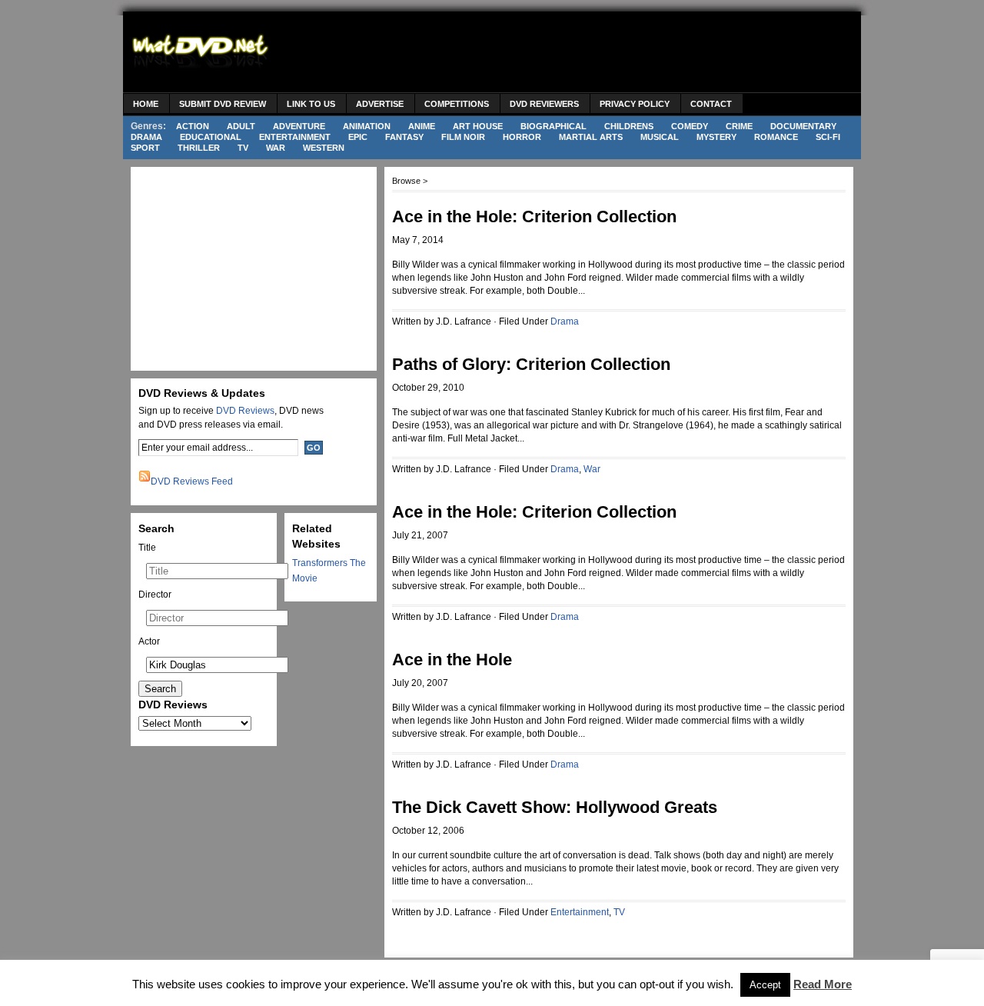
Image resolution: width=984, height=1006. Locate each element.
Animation (367, 126)
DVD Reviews (245, 410)
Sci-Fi (828, 137)
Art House (478, 126)
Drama (146, 137)
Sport (145, 147)
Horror (522, 137)
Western (323, 147)
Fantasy (404, 137)
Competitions (456, 103)
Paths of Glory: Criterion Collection (531, 364)
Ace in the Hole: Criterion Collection (534, 216)
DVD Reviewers (544, 103)
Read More (822, 984)
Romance (776, 137)
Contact (711, 103)
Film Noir (463, 137)
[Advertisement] (573, 53)
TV (243, 147)
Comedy (689, 126)
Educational (210, 137)
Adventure (299, 126)
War (275, 147)
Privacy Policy (635, 103)
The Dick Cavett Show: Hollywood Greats (554, 807)
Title (147, 547)
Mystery (716, 137)
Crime (739, 126)
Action (192, 126)
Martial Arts (591, 137)
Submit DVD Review (222, 103)
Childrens (628, 126)
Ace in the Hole (452, 659)
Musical (659, 137)
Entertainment (295, 137)
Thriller (199, 147)
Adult (241, 126)
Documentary (803, 126)
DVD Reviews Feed (192, 481)
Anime (421, 126)
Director (154, 594)
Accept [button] (765, 985)
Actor (149, 641)
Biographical (553, 126)
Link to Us (311, 103)
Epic (357, 137)
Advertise (380, 103)
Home (145, 103)
